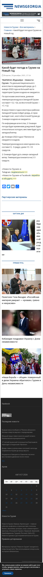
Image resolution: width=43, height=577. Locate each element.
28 (26, 503)
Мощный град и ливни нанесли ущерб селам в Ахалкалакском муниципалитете (18, 437)
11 (11, 494)
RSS (3, 461)
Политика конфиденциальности (30, 561)
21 (26, 499)
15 (31, 494)
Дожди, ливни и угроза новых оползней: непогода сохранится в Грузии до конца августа (19, 449)
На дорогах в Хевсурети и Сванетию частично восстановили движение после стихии (18, 455)
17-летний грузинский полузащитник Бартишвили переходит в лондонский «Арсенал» (19, 443)
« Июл (4, 510)
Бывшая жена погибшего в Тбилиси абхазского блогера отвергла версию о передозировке (18, 431)
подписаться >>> (19, 172)
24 (6, 503)
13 (21, 494)
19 (16, 499)
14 (26, 494)
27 (21, 503)
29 (31, 503)
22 (31, 499)
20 (21, 499)
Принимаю (7, 573)
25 (11, 503)
